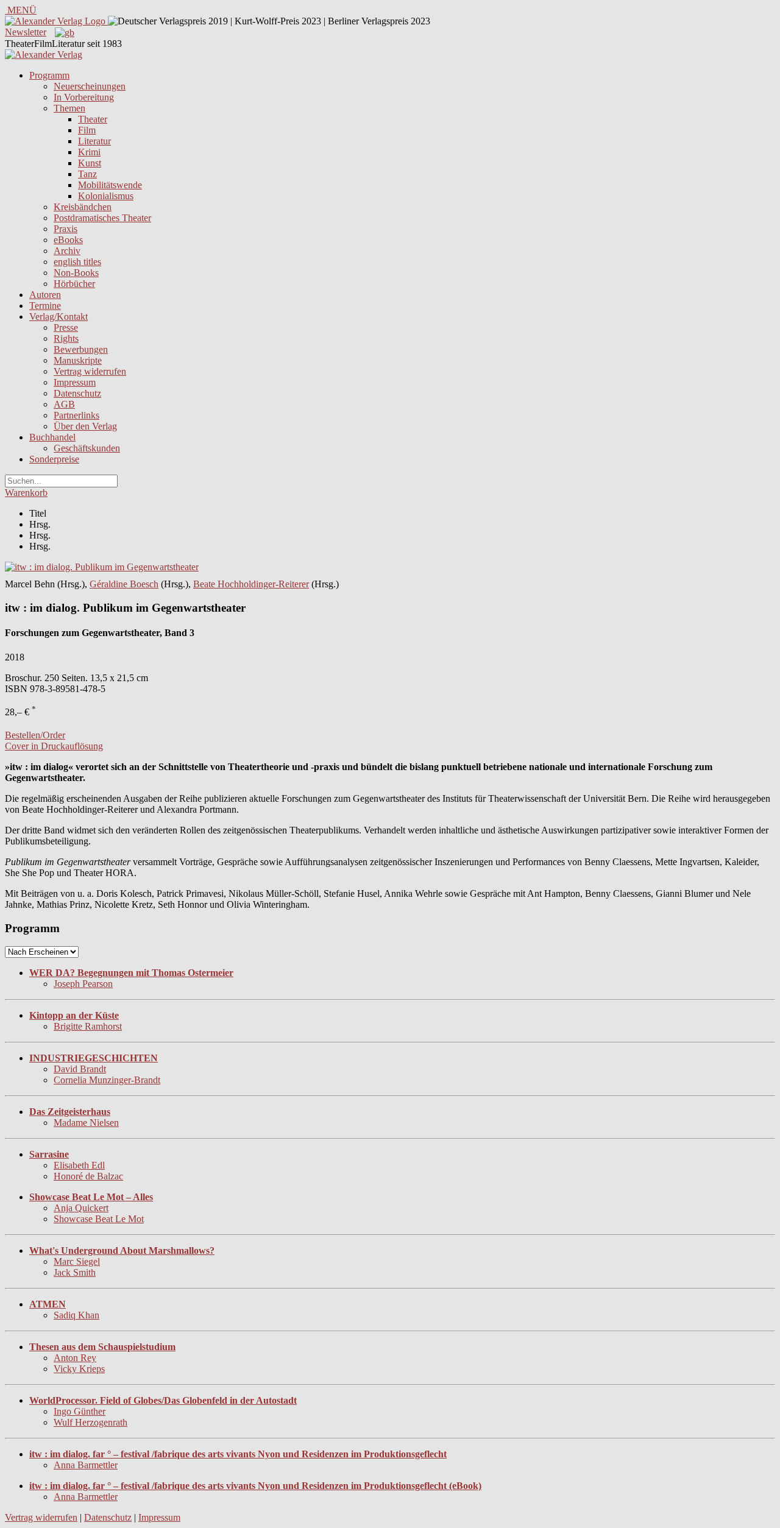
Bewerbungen (81, 349)
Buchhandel (52, 437)
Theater (92, 119)
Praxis (65, 229)
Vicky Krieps (79, 1369)
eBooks (68, 240)
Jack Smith (75, 1272)
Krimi (89, 152)
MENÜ (21, 10)
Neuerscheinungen (90, 86)
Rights (66, 338)
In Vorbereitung (84, 97)
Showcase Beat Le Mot (99, 1219)
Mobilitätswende (110, 185)
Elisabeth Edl (79, 1165)
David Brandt (80, 1069)
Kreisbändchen (83, 207)
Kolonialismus (105, 196)
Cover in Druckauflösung (54, 746)
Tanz (87, 174)
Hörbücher (74, 283)
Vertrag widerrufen (90, 371)
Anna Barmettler (86, 1465)
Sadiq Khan (76, 1315)
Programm (49, 75)
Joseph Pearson (83, 983)
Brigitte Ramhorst (88, 1026)
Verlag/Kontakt (58, 316)
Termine (45, 305)
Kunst (89, 163)
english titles (77, 261)
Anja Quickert (81, 1208)
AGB (64, 404)
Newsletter (25, 32)
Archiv (67, 251)
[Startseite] (43, 54)
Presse (66, 327)
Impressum (75, 382)
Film (87, 130)
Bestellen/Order (35, 735)
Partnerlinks (76, 415)
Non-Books (76, 272)
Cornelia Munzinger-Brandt (107, 1080)
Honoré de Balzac (88, 1176)
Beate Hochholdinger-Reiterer (251, 584)
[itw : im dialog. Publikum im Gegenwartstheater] (102, 567)
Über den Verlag (85, 426)
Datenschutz (77, 393)
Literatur (94, 141)
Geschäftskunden (87, 448)
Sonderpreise (54, 459)
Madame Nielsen (86, 1122)
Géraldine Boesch (124, 584)
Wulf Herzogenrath (90, 1422)
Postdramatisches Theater (102, 218)
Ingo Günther (79, 1411)
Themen (69, 108)
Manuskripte (78, 360)
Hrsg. (40, 524)
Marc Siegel (77, 1261)
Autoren (45, 294)
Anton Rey (75, 1358)
